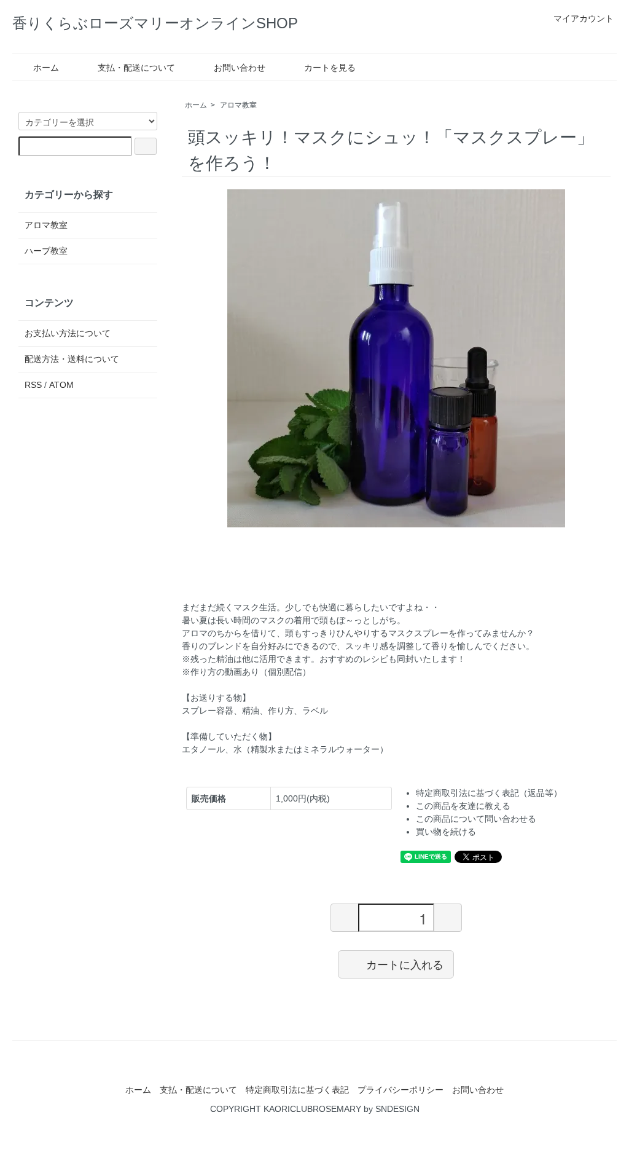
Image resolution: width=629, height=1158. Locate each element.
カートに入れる (404, 964)
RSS (33, 385)
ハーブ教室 (46, 251)
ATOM (61, 385)
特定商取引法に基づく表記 (297, 1090)
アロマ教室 (238, 105)
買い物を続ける (446, 832)
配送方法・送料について (72, 359)
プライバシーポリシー (400, 1090)
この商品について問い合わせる (476, 819)
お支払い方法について (68, 333)
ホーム (46, 68)
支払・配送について (136, 68)
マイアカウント (583, 18)
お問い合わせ (239, 68)
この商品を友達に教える (463, 806)
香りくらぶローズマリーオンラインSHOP (155, 23)
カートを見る (330, 68)
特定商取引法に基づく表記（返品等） (489, 793)
